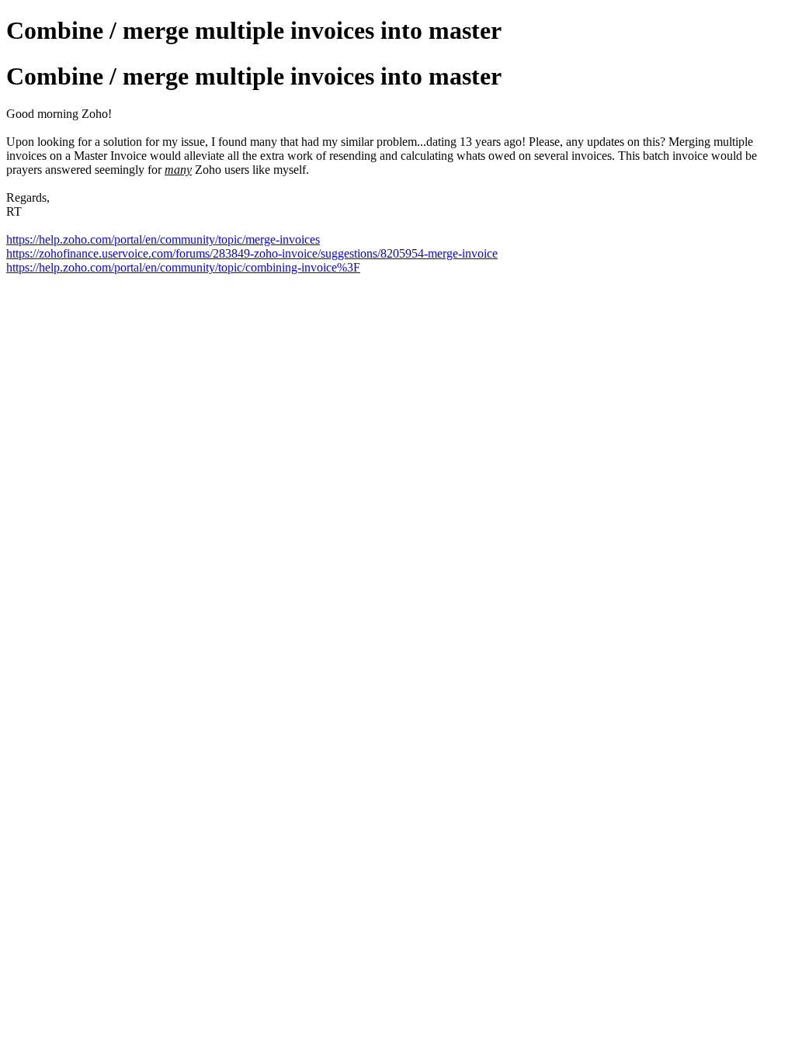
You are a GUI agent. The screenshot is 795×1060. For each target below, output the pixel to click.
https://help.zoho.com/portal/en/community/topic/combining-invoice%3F (183, 267)
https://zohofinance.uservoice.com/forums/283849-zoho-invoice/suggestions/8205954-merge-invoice (252, 253)
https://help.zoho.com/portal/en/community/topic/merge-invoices (163, 239)
